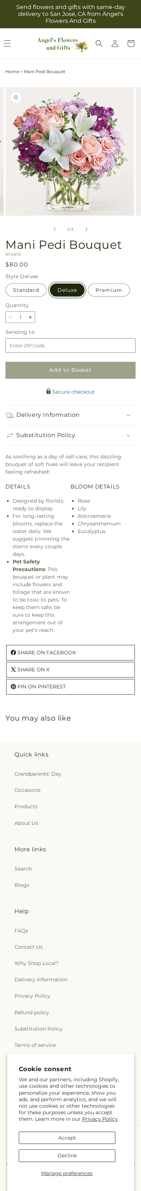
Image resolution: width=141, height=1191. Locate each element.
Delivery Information (40, 979)
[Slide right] (86, 229)
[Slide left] (55, 229)
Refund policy (31, 1012)
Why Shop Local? (36, 963)
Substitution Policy (38, 1029)
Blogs (21, 885)
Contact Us (28, 947)
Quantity (17, 305)
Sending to (30, 332)
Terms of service (35, 1045)
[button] (99, 43)
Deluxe (67, 290)
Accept (67, 1138)
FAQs (21, 930)
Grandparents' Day (37, 774)
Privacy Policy (100, 1119)
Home (12, 71)
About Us (26, 823)
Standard (26, 290)
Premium (108, 290)
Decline (67, 1155)
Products (26, 806)
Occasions (27, 790)
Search (23, 868)
